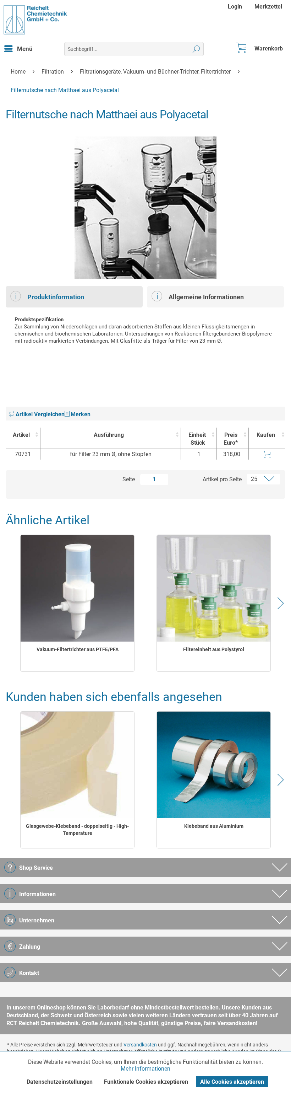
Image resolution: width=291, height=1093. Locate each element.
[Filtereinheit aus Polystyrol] (214, 588)
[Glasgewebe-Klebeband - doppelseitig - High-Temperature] (77, 765)
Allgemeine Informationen (206, 297)
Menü (25, 48)
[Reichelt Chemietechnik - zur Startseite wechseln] (35, 19)
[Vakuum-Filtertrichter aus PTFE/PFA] (77, 588)
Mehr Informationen (145, 1068)
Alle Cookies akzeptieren (232, 1081)
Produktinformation (55, 297)
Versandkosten (140, 1045)
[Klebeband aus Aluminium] (214, 765)
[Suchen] (196, 49)
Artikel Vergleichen (39, 414)
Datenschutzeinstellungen (60, 1081)
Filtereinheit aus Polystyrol (213, 649)
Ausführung (109, 435)
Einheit (197, 439)
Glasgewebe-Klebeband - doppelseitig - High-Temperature (77, 829)
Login (235, 6)
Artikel (21, 435)
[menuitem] (236, 6)
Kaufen (266, 435)
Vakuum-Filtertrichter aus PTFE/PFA (78, 649)
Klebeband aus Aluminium (213, 826)
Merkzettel (268, 6)
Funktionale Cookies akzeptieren (146, 1081)
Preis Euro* (231, 439)
